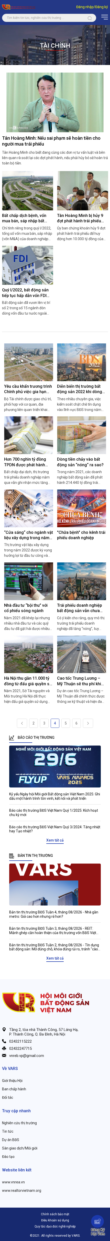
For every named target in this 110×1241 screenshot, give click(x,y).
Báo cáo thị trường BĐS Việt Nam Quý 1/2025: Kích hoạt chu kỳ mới (53, 812)
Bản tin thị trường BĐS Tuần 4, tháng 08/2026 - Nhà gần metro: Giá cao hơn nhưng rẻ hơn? (53, 914)
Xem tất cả (55, 840)
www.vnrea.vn (13, 1182)
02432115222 (20, 1041)
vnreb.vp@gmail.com (26, 1055)
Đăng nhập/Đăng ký (92, 7)
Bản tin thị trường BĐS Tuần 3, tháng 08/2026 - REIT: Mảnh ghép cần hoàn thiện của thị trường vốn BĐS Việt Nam (52, 930)
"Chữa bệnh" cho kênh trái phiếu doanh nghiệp (81, 535)
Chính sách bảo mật (55, 1214)
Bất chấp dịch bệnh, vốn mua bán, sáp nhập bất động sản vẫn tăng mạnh (25, 218)
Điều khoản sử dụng (55, 1220)
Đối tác (7, 1097)
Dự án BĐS (10, 1140)
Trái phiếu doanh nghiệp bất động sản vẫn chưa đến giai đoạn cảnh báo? (80, 608)
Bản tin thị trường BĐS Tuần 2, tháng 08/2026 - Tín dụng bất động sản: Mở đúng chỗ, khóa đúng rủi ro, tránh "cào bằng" (54, 947)
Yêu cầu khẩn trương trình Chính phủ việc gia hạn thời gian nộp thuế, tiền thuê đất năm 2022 (28, 389)
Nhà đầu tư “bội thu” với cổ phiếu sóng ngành (26, 608)
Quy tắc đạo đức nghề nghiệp (55, 1226)
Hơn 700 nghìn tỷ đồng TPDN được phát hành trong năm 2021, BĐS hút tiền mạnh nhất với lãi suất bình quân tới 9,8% (28, 462)
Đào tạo (8, 1157)
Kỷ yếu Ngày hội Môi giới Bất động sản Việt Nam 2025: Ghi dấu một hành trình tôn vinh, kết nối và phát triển (54, 796)
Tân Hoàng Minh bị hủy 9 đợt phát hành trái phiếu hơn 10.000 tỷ (80, 218)
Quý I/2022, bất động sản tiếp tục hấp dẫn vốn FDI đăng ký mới (25, 293)
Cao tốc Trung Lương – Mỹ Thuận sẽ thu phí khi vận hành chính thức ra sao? (79, 681)
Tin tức (7, 1131)
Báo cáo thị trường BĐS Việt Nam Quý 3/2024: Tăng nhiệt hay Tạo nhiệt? (54, 829)
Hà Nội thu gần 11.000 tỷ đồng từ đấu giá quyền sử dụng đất (28, 681)
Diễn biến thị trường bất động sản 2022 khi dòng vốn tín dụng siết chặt (79, 389)
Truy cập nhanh (16, 1110)
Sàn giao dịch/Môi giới (19, 1148)
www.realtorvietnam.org (21, 1190)
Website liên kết (16, 1170)
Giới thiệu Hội (12, 1081)
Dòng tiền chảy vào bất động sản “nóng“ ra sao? (80, 462)
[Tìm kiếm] (89, 18)
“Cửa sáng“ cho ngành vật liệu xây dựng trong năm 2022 (28, 535)
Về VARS (10, 1068)
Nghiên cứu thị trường (19, 1123)
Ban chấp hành (14, 1089)
